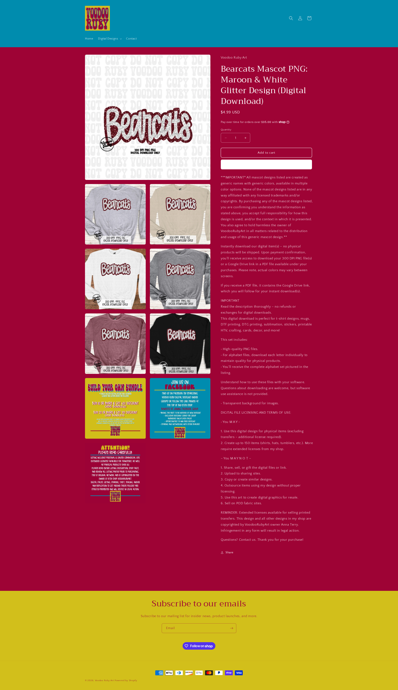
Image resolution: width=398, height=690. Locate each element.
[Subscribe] (231, 628)
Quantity (226, 129)
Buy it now (266, 164)
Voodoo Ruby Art (104, 680)
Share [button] (229, 552)
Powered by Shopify (126, 680)
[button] (110, 38)
